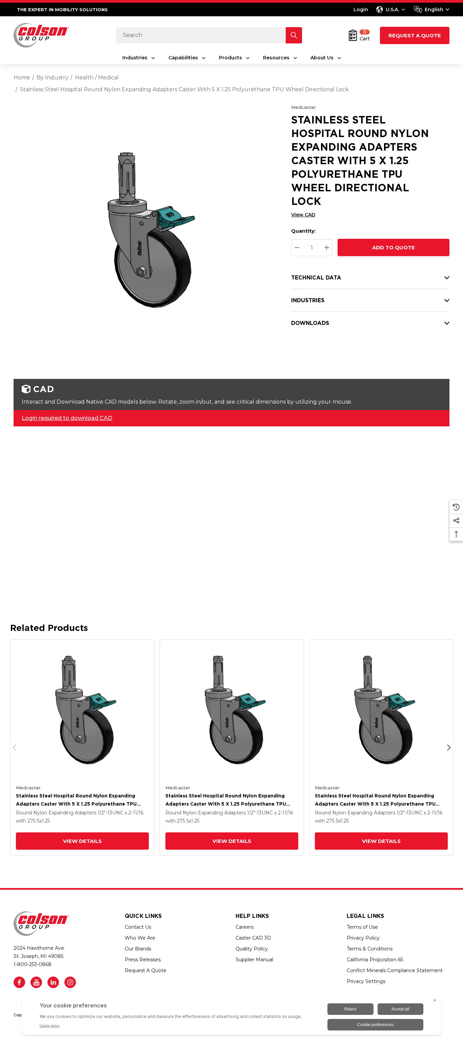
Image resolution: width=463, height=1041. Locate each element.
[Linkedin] (53, 982)
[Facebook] (19, 982)
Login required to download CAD (67, 418)
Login (361, 9)
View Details (82, 841)
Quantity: (303, 231)
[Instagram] (70, 982)
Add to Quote (393, 247)
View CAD (303, 215)
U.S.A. (392, 9)
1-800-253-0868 (33, 964)
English (434, 9)
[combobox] (431, 9)
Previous (14, 747)
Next (449, 747)
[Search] (294, 35)
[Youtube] (36, 982)
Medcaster (303, 107)
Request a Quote (414, 35)
